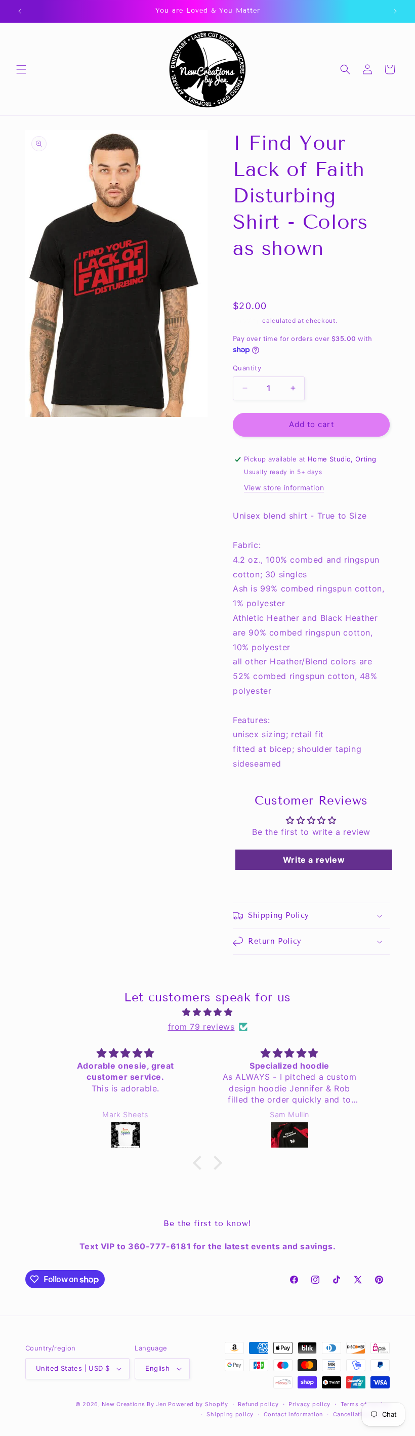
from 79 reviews (201, 1027)
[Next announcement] (395, 11)
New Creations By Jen (134, 1404)
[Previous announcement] (20, 11)
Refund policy (258, 1404)
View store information (284, 487)
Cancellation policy (361, 1414)
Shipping (247, 320)
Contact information (293, 1414)
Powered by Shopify (198, 1404)
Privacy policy (309, 1404)
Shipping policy (230, 1414)
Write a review (314, 860)
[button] (21, 69)
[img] (207, 1012)
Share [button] (253, 280)
